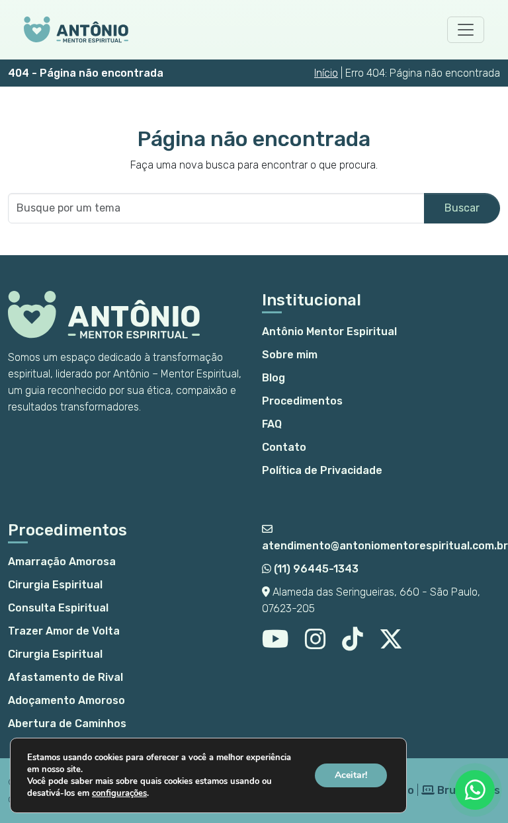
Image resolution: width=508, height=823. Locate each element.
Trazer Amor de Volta (64, 631)
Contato (284, 447)
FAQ (272, 424)
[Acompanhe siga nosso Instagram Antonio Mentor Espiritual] (315, 644)
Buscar (462, 208)
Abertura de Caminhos (67, 723)
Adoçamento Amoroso (66, 700)
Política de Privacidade (322, 470)
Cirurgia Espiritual (55, 584)
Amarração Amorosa (62, 561)
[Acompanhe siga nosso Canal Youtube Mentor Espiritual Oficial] (275, 644)
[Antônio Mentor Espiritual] (76, 29)
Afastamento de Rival (65, 677)
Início (326, 73)
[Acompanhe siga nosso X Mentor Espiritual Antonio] (391, 644)
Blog (273, 378)
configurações (119, 793)
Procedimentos (302, 401)
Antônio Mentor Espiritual (329, 331)
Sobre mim (290, 354)
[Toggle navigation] (465, 30)
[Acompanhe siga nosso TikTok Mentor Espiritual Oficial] (352, 644)
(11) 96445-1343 (315, 569)
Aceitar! (351, 775)
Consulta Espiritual (58, 608)
